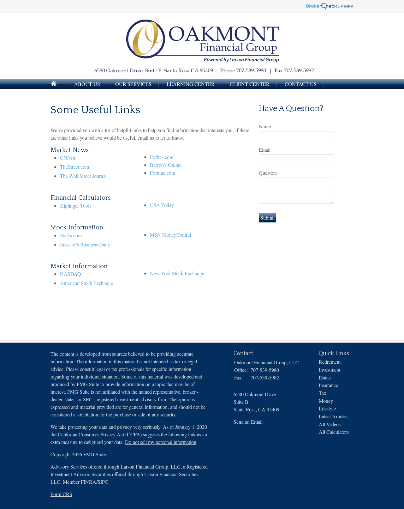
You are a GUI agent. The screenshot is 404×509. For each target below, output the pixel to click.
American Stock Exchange (86, 283)
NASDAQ (70, 273)
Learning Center (191, 84)
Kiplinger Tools (75, 205)
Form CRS (61, 494)
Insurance (328, 385)
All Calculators (334, 431)
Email (264, 149)
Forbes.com (161, 157)
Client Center (250, 84)
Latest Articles (333, 416)
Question (268, 172)
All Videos (330, 424)
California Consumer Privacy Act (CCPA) (100, 434)
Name (265, 126)
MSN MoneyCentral (170, 234)
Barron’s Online (165, 164)
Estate (325, 377)
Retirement (330, 361)
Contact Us (301, 84)
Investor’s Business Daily (85, 244)
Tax (322, 393)
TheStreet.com (74, 166)
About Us (87, 84)
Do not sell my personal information (160, 442)
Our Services (133, 84)
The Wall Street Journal (83, 176)
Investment (329, 369)
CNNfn (67, 157)
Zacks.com (71, 235)
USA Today (162, 205)
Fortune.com (162, 172)
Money (326, 400)
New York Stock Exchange (177, 273)
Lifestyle (327, 408)
